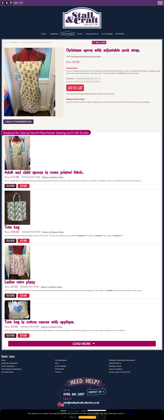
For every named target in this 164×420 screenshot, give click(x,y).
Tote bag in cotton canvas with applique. (40, 322)
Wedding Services (115, 366)
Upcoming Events (7, 372)
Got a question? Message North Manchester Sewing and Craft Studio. (90, 94)
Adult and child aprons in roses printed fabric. (44, 172)
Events (79, 34)
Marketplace (14, 42)
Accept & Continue (87, 417)
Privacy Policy (130, 413)
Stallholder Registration (9, 363)
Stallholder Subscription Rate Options (122, 360)
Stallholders (54, 34)
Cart (21, 3)
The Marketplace (68, 34)
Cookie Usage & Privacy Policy (119, 372)
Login (16, 3)
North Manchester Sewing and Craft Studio (86, 56)
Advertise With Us (92, 34)
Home (43, 34)
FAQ (56, 363)
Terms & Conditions (115, 369)
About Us (58, 372)
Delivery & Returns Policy (53, 177)
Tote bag (12, 227)
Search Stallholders (8, 366)
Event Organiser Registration (11, 369)
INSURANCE (120, 34)
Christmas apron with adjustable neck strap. (36, 42)
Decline (73, 417)
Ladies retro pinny (20, 282)
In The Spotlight (107, 34)
